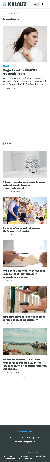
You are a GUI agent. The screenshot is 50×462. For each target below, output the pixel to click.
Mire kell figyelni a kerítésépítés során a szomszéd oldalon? (24, 318)
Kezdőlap (6, 14)
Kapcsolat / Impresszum (9, 457)
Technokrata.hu (16, 438)
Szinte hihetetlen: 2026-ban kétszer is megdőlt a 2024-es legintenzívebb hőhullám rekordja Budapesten (25, 364)
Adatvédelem (41, 456)
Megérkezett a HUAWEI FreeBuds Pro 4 (20, 72)
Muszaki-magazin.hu (25, 442)
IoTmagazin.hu (34, 438)
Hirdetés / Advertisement (26, 457)
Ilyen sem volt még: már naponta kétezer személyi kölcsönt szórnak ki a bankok (24, 273)
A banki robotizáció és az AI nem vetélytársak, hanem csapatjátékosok (24, 185)
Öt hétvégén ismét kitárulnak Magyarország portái (22, 229)
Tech (5, 66)
